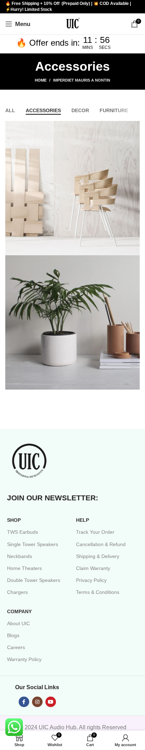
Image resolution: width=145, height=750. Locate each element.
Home (40, 80)
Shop (14, 520)
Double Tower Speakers (33, 580)
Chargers (17, 592)
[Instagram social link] (37, 702)
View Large (133, 127)
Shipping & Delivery (97, 556)
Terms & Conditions (97, 592)
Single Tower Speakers (32, 544)
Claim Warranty (93, 568)
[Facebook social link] (24, 702)
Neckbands (19, 556)
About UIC (18, 623)
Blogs (13, 635)
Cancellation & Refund (101, 544)
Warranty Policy (24, 659)
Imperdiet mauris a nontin (81, 80)
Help (82, 520)
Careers (16, 647)
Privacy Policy (91, 580)
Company (19, 611)
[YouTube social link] (50, 702)
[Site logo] (72, 23)
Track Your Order (95, 532)
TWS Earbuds (22, 532)
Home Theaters (24, 568)
